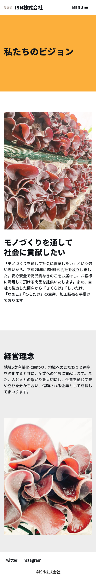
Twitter (10, 560)
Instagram (32, 560)
